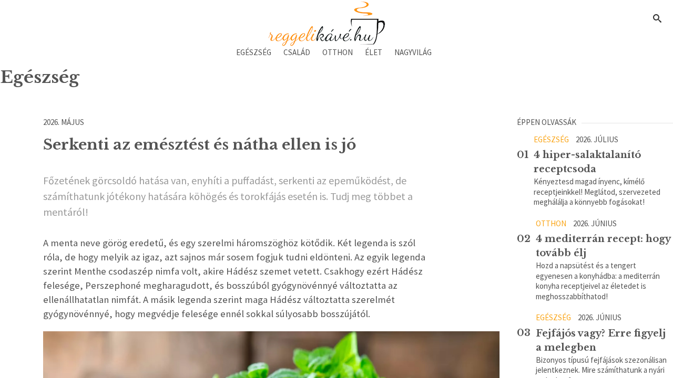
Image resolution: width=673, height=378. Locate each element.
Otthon (337, 52)
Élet (373, 52)
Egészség (253, 52)
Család (296, 52)
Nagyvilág (413, 52)
